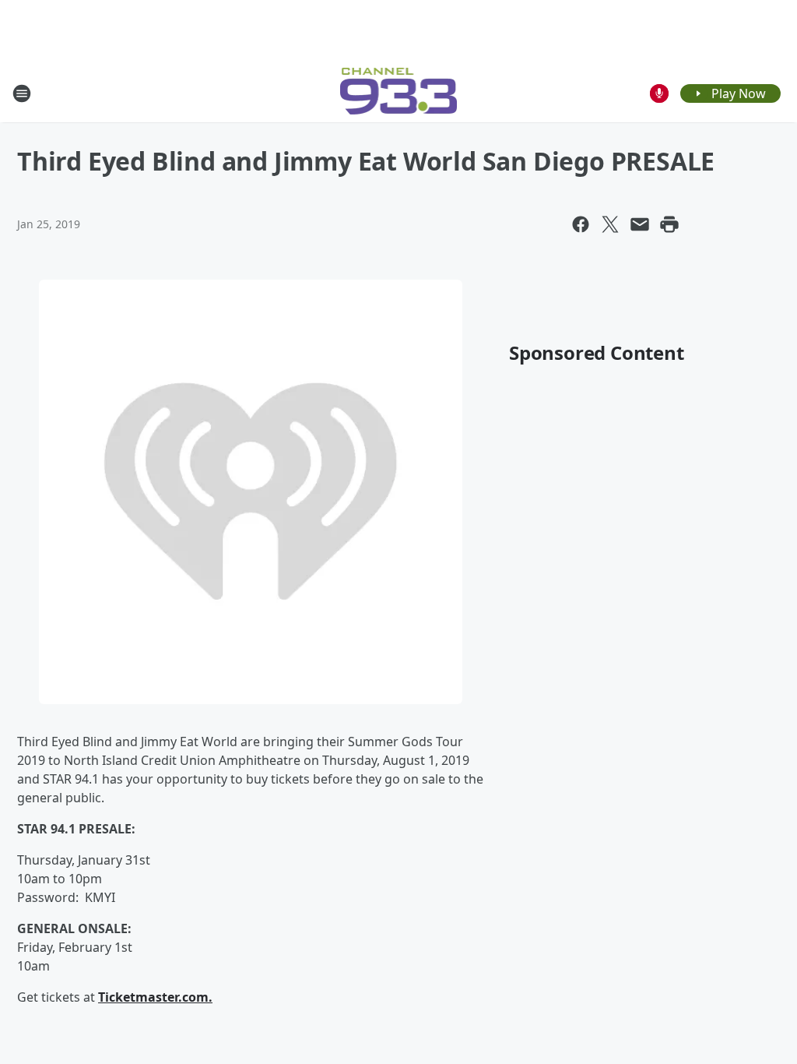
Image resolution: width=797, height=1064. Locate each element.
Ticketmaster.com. (155, 997)
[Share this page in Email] (640, 224)
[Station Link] (399, 93)
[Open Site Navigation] (21, 93)
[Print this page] (669, 224)
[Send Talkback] (659, 93)
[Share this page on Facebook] (581, 224)
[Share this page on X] (610, 224)
